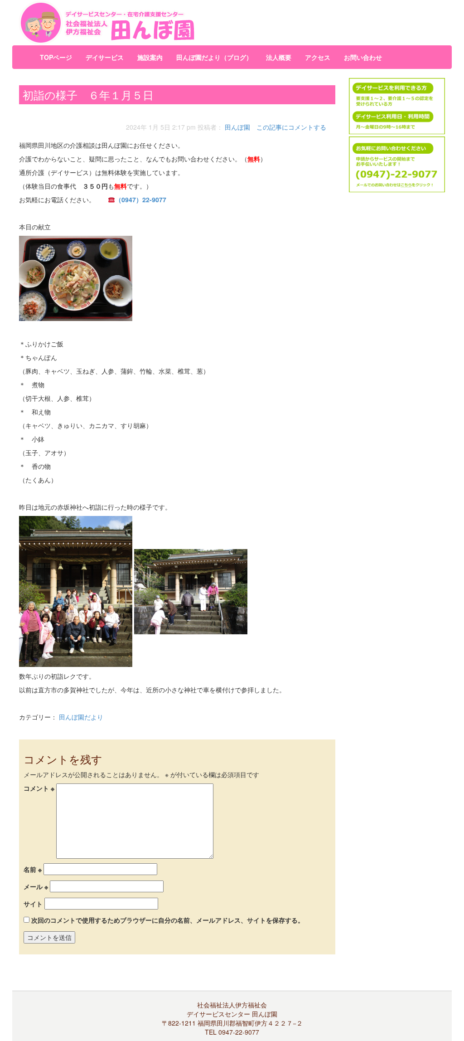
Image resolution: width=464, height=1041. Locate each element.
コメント (39, 788)
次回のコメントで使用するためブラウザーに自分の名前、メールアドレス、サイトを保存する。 (167, 919)
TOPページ (56, 57)
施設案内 (150, 57)
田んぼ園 (237, 126)
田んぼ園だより (81, 716)
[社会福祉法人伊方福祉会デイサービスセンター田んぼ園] (159, 22)
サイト (33, 903)
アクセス (317, 57)
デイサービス (105, 57)
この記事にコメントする (291, 126)
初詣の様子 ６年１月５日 (88, 94)
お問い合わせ (363, 57)
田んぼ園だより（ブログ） (214, 57)
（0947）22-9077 (140, 199)
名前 (33, 869)
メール (36, 886)
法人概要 (278, 57)
